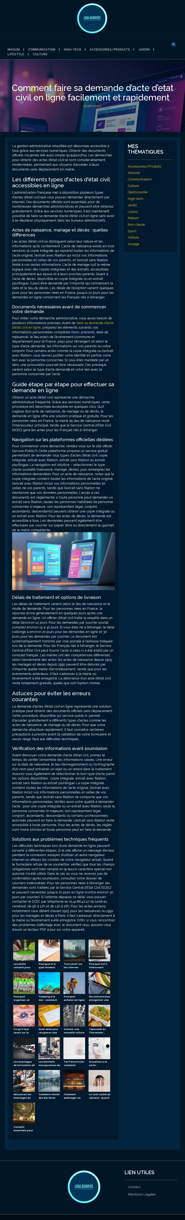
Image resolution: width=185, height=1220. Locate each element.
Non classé (136, 224)
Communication (41, 49)
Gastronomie (138, 192)
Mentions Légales (142, 1194)
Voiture (133, 237)
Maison (14, 49)
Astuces (134, 173)
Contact (134, 1187)
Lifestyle (16, 54)
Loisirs (133, 212)
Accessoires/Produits (110, 49)
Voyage (133, 244)
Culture (40, 54)
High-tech (72, 49)
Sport (132, 231)
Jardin (144, 49)
